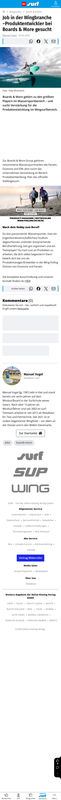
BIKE (30, 609)
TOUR (39, 609)
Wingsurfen (15, 11)
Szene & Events (34, 11)
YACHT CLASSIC (35, 603)
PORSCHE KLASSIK (14, 620)
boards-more (24, 442)
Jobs (7, 442)
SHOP (10, 603)
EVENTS (53, 620)
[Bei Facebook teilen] (38, 41)
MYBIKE (50, 609)
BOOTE (49, 603)
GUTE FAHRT (18, 614)
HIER (27, 281)
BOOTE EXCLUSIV (15, 609)
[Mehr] (57, 773)
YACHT (20, 603)
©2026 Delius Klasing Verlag (30, 629)
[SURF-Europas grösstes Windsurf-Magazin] (33, 4)
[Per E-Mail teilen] (53, 41)
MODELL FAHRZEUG (38, 614)
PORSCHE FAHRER (36, 620)
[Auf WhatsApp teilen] (31, 41)
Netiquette (23, 308)
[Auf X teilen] (46, 41)
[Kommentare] (57, 767)
